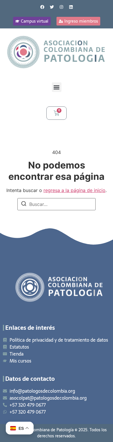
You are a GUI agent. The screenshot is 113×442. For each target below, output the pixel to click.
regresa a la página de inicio (74, 190)
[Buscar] (23, 204)
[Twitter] (52, 7)
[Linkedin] (71, 7)
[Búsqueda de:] (56, 204)
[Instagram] (61, 7)
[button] (56, 87)
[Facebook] (42, 7)
